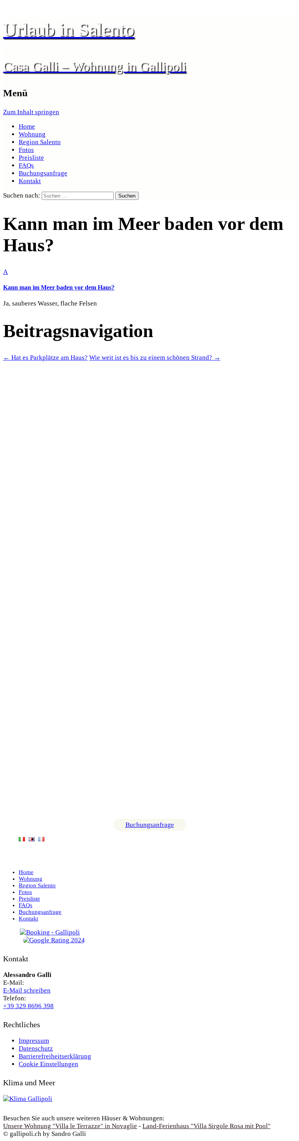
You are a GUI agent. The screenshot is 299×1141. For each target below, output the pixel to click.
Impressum (34, 1040)
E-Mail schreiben (27, 990)
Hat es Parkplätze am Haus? (45, 357)
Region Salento (40, 142)
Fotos (26, 150)
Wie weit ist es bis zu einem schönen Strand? (154, 357)
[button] (149, 279)
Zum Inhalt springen (31, 112)
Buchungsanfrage (43, 173)
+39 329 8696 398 (28, 1006)
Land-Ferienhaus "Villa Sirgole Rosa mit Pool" (206, 1126)
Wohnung (32, 134)
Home (27, 126)
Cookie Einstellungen (48, 1064)
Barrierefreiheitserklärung (55, 1056)
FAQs (26, 165)
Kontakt (30, 181)
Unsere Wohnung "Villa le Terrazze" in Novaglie (70, 1126)
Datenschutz (36, 1048)
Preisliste (31, 157)
